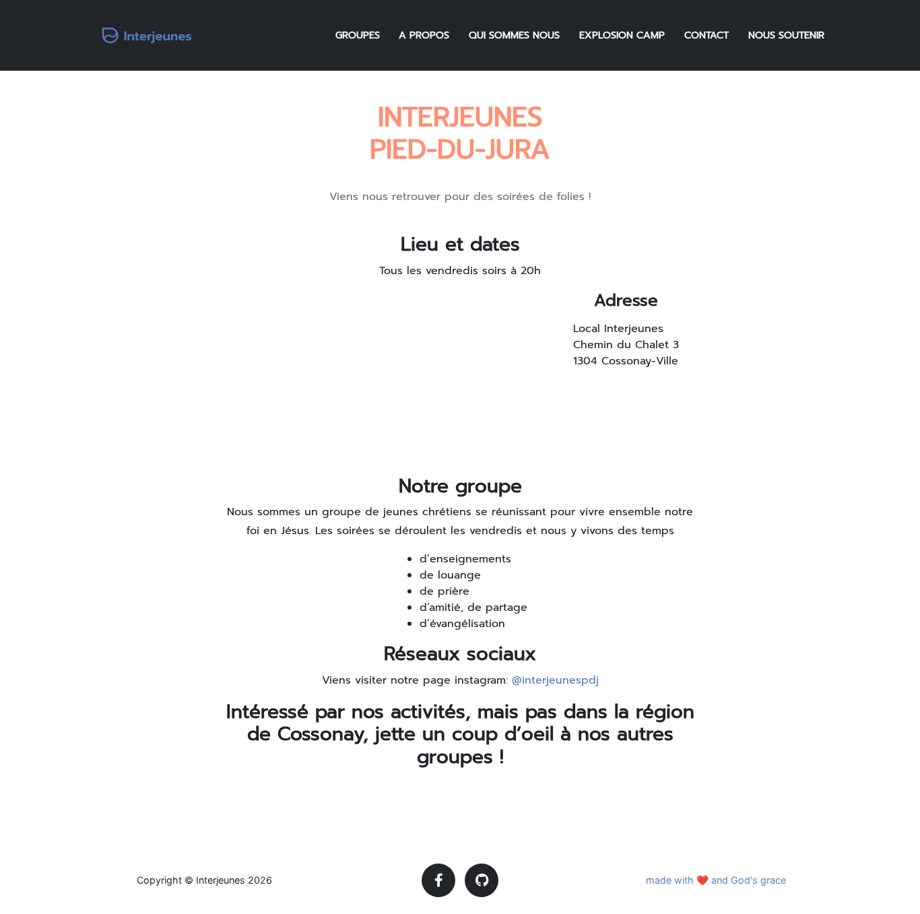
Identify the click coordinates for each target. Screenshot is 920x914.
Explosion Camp (622, 35)
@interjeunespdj (555, 680)
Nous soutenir (786, 35)
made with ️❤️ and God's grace (716, 880)
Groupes (357, 35)
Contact (706, 35)
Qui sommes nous (514, 35)
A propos (424, 35)
